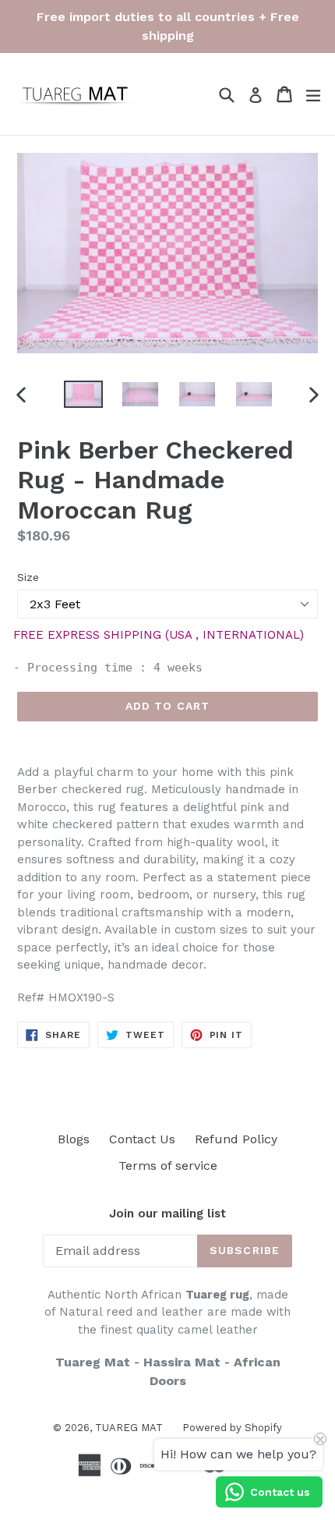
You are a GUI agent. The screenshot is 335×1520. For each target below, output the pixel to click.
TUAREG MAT (129, 1427)
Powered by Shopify (232, 1427)
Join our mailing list (167, 1213)
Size (28, 577)
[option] (83, 394)
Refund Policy (236, 1139)
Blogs (74, 1139)
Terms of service (167, 1165)
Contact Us (142, 1139)
